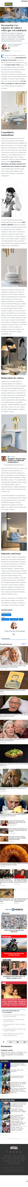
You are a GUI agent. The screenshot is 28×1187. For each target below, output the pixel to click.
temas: (3, 617)
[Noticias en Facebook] (10, 1152)
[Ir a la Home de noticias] (14, 1147)
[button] (25, 63)
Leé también (12, 456)
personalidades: (6, 613)
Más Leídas (4, 1061)
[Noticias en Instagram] (7, 1152)
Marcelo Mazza (6, 615)
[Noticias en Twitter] (14, 1152)
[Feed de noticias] (17, 1152)
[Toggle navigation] (2, 4)
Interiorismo (14, 619)
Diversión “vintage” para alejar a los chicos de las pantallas (17, 460)
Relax (20, 619)
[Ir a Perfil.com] (24, 1)
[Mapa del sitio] (20, 1152)
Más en (8, 909)
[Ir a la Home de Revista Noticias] (8, 4)
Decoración (5, 619)
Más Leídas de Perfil (8, 1100)
